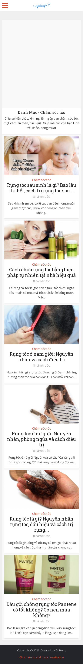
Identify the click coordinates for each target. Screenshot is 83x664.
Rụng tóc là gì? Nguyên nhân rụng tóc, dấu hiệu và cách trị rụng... (41, 524)
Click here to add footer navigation (41, 657)
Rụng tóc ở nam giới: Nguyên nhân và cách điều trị (41, 357)
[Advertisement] (41, 64)
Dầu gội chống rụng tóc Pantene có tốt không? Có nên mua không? (42, 609)
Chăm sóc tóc (41, 179)
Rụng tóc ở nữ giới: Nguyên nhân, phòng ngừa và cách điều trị (41, 439)
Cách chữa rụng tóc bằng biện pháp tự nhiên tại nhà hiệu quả (41, 272)
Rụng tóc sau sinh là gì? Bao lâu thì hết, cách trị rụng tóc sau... (41, 188)
